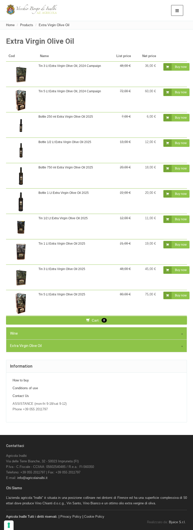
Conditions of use (25, 388)
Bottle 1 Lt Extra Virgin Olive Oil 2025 (63, 193)
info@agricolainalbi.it (32, 478)
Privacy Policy (70, 516)
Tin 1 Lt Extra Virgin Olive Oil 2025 (61, 243)
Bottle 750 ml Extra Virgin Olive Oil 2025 (65, 167)
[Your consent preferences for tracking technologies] (9, 525)
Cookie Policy (94, 516)
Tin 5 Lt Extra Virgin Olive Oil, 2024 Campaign (69, 91)
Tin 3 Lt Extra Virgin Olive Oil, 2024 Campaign (69, 66)
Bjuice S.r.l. (177, 522)
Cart (97, 320)
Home (10, 25)
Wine (14, 333)
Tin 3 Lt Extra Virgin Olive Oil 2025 (61, 269)
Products (26, 25)
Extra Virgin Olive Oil (54, 25)
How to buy (21, 380)
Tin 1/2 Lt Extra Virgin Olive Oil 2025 (63, 218)
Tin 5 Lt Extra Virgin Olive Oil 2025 (61, 294)
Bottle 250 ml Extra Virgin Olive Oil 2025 (65, 116)
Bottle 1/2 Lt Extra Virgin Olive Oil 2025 (64, 142)
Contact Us (21, 396)
